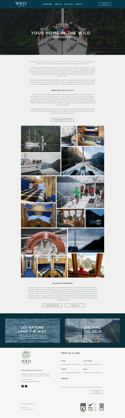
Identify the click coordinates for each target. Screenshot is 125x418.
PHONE (63, 369)
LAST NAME (87, 361)
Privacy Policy (25, 407)
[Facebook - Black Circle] (22, 386)
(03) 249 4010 (28, 379)
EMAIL (85, 369)
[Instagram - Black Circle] (26, 386)
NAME (63, 361)
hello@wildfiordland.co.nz (31, 381)
